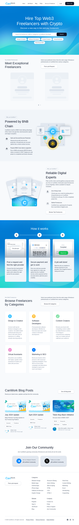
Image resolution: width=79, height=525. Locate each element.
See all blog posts (66, 391)
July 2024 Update (12, 415)
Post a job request (13, 483)
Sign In (34, 504)
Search (62, 34)
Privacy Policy (30, 519)
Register (34, 501)
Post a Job (69, 3)
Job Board (34, 506)
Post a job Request (49, 66)
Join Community (51, 509)
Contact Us (50, 501)
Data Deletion (50, 519)
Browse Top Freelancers (55, 212)
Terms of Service (40, 519)
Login (60, 3)
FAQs (48, 504)
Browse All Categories (50, 304)
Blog (33, 509)
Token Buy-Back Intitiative (63, 415)
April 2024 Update (36, 415)
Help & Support (51, 506)
